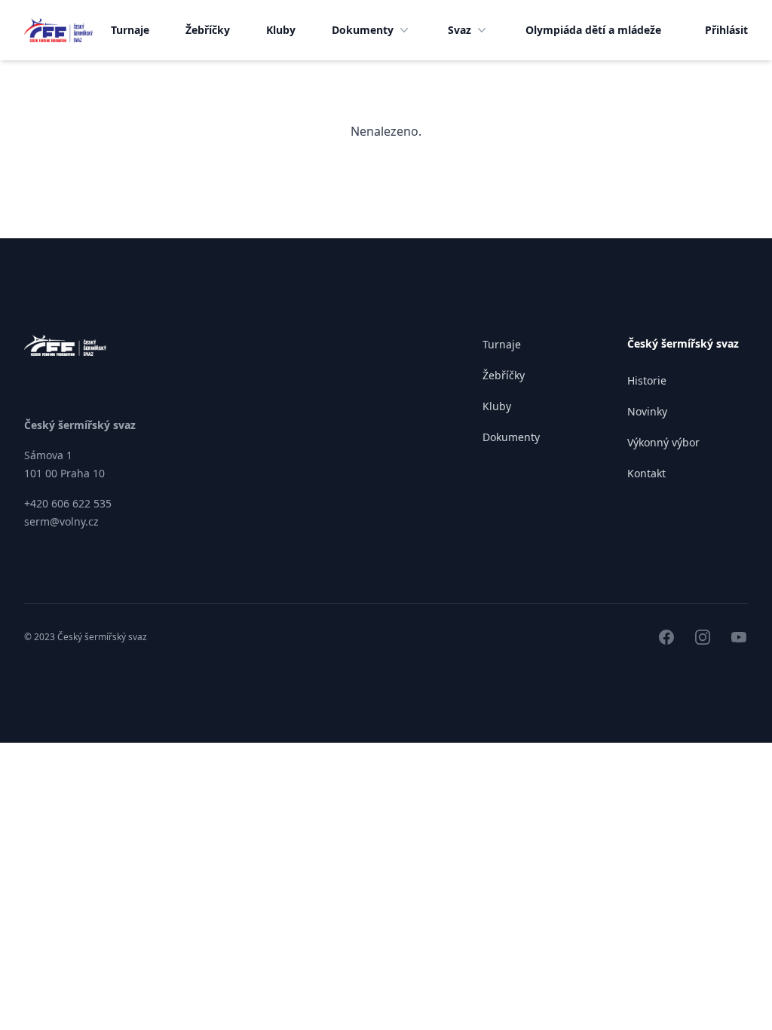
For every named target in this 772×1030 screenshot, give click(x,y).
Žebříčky (207, 30)
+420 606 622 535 (68, 503)
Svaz (459, 30)
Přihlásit (726, 30)
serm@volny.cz (61, 521)
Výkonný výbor (663, 442)
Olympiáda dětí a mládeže (593, 30)
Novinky (647, 411)
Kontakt (646, 473)
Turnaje (130, 30)
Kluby (281, 30)
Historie (646, 380)
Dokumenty (363, 30)
